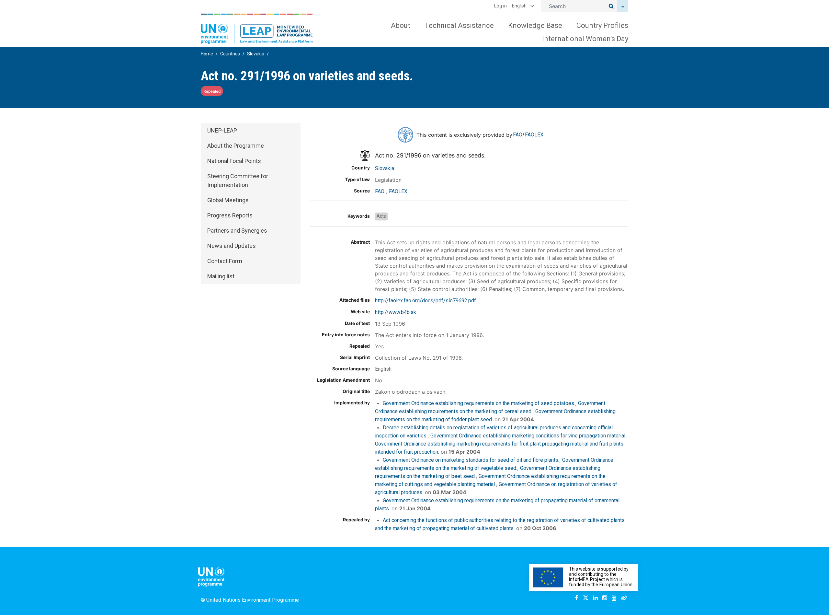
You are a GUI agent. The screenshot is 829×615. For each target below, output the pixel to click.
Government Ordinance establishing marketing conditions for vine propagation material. (528, 436)
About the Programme (235, 145)
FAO (517, 135)
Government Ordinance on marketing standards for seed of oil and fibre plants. (471, 460)
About (400, 25)
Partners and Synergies (237, 230)
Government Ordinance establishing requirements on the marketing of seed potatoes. (479, 403)
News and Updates (231, 245)
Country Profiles (602, 25)
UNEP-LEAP (222, 130)
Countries (230, 53)
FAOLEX (534, 135)
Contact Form (224, 261)
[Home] (257, 29)
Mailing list (220, 276)
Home (207, 53)
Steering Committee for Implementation (237, 180)
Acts (381, 216)
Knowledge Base (535, 25)
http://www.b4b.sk (395, 312)
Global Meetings (228, 200)
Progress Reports (230, 215)
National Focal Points (234, 160)
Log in (500, 6)
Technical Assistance (459, 25)
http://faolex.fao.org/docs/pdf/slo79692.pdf (425, 300)
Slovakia (255, 53)
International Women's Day (585, 39)
